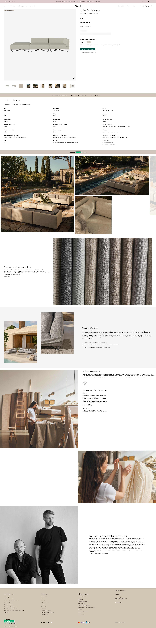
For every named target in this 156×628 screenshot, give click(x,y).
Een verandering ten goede (10, 606)
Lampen (43, 604)
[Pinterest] (48, 622)
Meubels (43, 601)
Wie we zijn (6, 597)
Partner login (12, 1)
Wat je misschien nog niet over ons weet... (14, 610)
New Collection (44, 597)
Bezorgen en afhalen (83, 601)
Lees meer (6, 276)
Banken (43, 599)
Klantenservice (83, 594)
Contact (80, 613)
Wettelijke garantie (82, 611)
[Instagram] (44, 622)
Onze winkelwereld (8, 599)
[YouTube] (46, 622)
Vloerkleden (44, 606)
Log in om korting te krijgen (99, 44)
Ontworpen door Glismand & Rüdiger (98, 553)
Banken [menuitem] (5, 6)
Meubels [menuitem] (10, 6)
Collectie (44, 594)
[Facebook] (41, 622)
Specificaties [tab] (7, 104)
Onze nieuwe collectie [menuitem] (30, 6)
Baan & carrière (7, 602)
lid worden (109, 44)
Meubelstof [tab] (15, 104)
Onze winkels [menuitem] (121, 6)
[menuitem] (146, 6)
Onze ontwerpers (8, 604)
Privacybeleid (81, 615)
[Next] (74, 86)
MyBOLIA (6, 612)
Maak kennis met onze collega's (11, 601)
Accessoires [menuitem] (15, 6)
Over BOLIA (9, 594)
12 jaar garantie (81, 603)
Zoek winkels (122, 622)
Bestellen (80, 599)
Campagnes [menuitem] (22, 6)
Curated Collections (46, 610)
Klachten (80, 609)
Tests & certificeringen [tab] (25, 104)
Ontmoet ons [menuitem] (135, 6)
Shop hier (98, 1)
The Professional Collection (47, 612)
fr (151, 1)
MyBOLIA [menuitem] (142, 6)
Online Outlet (44, 614)
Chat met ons (118, 602)
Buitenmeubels (45, 602)
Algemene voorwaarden (84, 605)
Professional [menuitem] (128, 6)
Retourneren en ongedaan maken (86, 607)
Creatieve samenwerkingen (10, 608)
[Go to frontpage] (78, 6)
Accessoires (44, 608)
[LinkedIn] (51, 622)
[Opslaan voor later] (97, 49)
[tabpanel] (78, 128)
